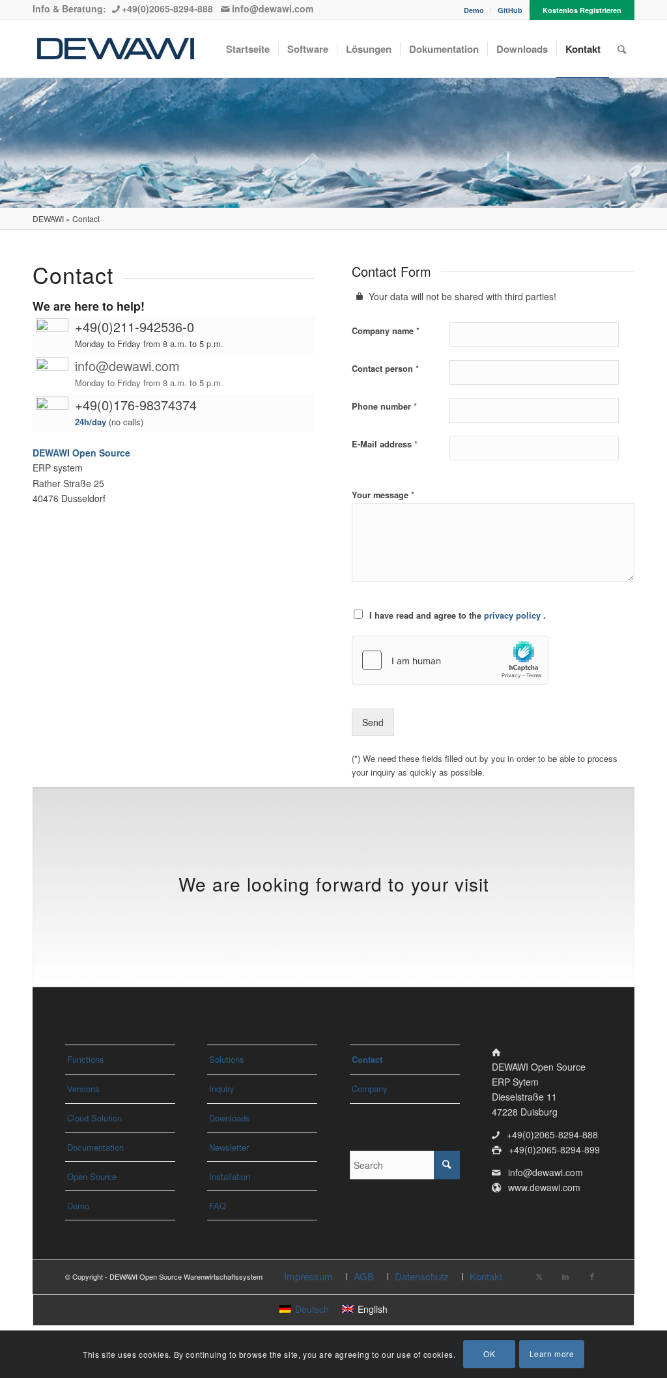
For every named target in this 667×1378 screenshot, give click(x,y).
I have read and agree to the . (457, 615)
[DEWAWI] (116, 48)
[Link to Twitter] (538, 1276)
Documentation (95, 1147)
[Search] (621, 48)
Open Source (92, 1176)
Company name (385, 330)
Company (370, 1088)
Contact (367, 1059)
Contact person (385, 368)
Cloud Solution (94, 1118)
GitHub (510, 10)
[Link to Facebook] (592, 1276)
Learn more (552, 1353)
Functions (85, 1059)
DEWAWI (48, 218)
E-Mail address (385, 444)
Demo (474, 10)
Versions (83, 1088)
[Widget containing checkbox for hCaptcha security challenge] (450, 660)
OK (489, 1353)
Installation (229, 1176)
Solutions (226, 1059)
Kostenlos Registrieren (582, 10)
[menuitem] (474, 10)
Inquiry (221, 1088)
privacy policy (513, 615)
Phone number (384, 406)
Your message (383, 494)
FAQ (217, 1206)
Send (373, 722)
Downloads (229, 1118)
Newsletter (229, 1147)
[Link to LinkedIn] (565, 1276)
